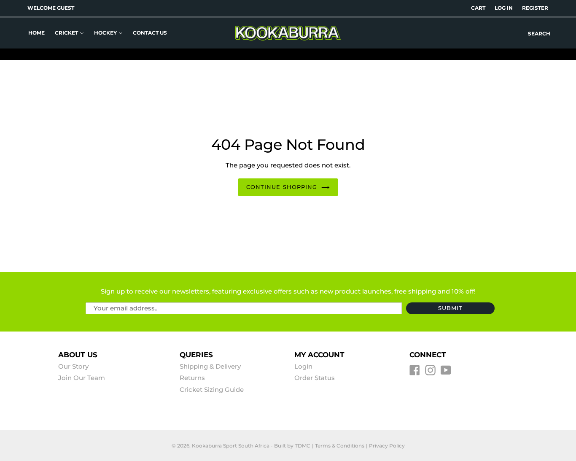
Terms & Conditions (339, 445)
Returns (192, 378)
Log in (504, 8)
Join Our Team (81, 378)
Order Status (314, 378)
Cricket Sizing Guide (212, 390)
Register (535, 8)
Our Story (73, 366)
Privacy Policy (387, 445)
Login (303, 366)
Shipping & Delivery (210, 366)
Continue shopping (281, 186)
